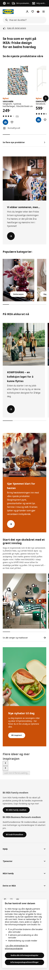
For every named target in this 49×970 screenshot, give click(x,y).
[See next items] (5, 768)
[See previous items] (5, 763)
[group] (27, 608)
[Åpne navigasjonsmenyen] (43, 11)
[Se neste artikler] (45, 98)
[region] (24, 933)
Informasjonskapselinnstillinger (24, 962)
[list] (24, 98)
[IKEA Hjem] (8, 11)
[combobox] (24, 20)
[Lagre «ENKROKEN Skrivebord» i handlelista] (45, 120)
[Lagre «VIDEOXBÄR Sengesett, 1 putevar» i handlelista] (12, 122)
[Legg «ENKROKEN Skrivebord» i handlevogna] (38, 120)
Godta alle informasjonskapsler (24, 955)
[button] (24, 601)
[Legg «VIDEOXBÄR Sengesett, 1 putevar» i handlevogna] (5, 122)
